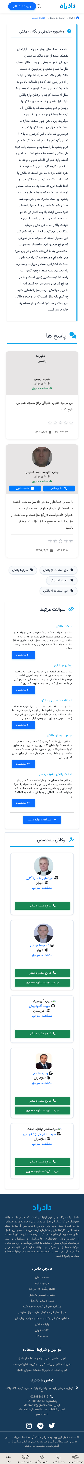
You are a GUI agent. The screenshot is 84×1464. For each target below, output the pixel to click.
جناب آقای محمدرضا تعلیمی (42, 472)
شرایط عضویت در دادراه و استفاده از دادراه (42, 1358)
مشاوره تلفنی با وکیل (42, 1300)
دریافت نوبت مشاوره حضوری (42, 982)
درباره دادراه (42, 1283)
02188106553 (36, 1401)
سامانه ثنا (42, 1336)
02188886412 (39, 1396)
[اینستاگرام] (29, 1426)
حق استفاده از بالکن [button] (56, 570)
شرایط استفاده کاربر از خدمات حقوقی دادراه (42, 1370)
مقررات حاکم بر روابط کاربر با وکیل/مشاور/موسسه (42, 1364)
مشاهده (21, 655)
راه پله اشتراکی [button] (59, 580)
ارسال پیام (42, 1414)
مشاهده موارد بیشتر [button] (39, 819)
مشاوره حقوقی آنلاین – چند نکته (42, 1306)
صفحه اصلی (42, 1277)
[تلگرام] (40, 1426)
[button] (8, 1458)
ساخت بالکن (64, 626)
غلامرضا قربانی (39, 945)
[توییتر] (52, 1426)
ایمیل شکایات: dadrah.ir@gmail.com (42, 1409)
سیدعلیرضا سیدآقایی (39, 878)
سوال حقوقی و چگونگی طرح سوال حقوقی (42, 1312)
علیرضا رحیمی (42, 379)
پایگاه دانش (42, 1324)
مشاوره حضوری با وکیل (42, 1295)
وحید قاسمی (39, 1073)
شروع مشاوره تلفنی (40, 905)
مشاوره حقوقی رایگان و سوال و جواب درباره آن (42, 1318)
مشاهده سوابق (40, 388)
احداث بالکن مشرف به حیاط (54, 774)
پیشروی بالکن (63, 665)
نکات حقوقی (42, 1330)
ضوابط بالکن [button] (20, 570)
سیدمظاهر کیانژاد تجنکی (39, 1134)
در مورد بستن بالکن (59, 735)
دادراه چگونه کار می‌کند (42, 1289)
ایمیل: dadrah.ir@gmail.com (42, 1405)
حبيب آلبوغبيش (39, 1006)
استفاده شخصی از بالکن (56, 700)
